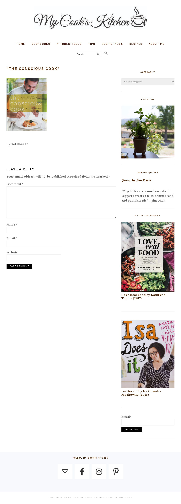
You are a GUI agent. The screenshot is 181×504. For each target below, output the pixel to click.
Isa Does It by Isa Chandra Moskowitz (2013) (141, 392)
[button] (106, 53)
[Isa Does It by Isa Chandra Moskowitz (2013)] (147, 387)
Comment (15, 184)
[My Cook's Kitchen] (90, 29)
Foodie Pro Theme (120, 498)
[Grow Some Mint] (147, 157)
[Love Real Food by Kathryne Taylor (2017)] (147, 290)
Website (12, 252)
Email (12, 238)
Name (12, 224)
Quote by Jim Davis (136, 180)
